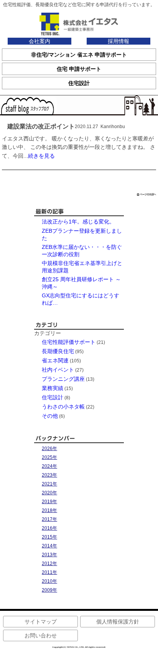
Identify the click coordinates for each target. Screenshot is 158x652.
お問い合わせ (41, 635)
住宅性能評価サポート (68, 342)
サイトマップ (41, 622)
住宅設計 (52, 397)
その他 (50, 416)
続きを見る (41, 156)
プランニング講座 (63, 379)
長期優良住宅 (58, 351)
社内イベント (58, 370)
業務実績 (52, 388)
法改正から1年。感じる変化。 (78, 221)
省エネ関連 (55, 360)
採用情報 (118, 41)
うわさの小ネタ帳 (63, 407)
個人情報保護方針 (117, 622)
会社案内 (39, 41)
